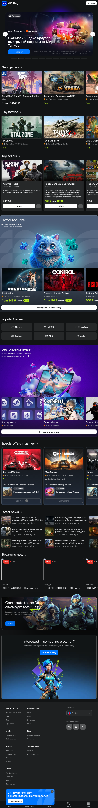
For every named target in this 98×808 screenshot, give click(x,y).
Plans (29, 716)
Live (29, 731)
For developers (11, 773)
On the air (31, 739)
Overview (30, 751)
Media (9, 746)
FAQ (28, 723)
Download (31, 720)
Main (29, 713)
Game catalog (12, 708)
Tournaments (33, 746)
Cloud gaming (33, 708)
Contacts (9, 777)
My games (10, 723)
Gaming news (11, 754)
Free (7, 716)
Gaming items (11, 735)
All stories (9, 751)
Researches (10, 784)
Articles (9, 758)
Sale (7, 720)
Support (9, 780)
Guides (8, 761)
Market (9, 731)
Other (8, 768)
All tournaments (33, 754)
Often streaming (33, 735)
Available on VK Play (13, 713)
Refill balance (11, 739)
